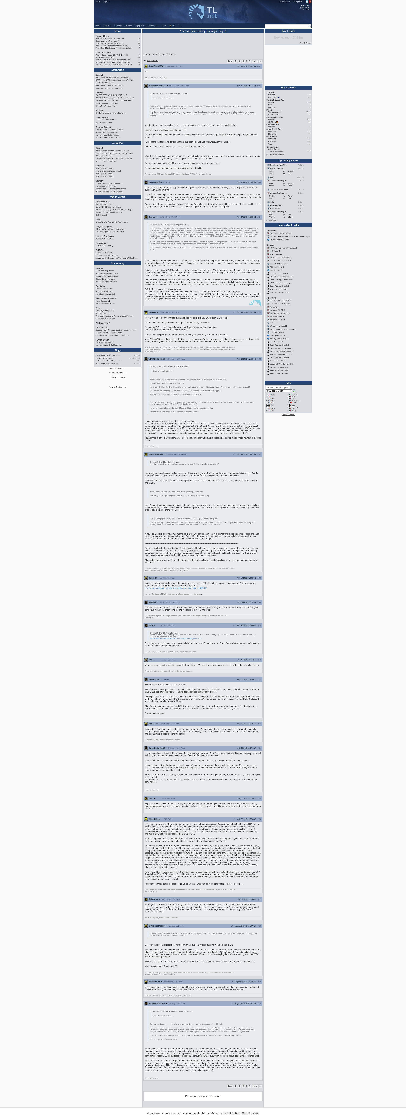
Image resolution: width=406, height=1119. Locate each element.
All (260, 61)
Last (272, 411)
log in (197, 1096)
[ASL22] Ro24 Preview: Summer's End (110, 38)
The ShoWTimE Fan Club (105, 294)
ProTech (271, 95)
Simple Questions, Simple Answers (109, 191)
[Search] (309, 26)
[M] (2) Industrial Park (104, 123)
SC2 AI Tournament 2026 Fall (107, 103)
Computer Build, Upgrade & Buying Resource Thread (116, 330)
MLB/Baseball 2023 (103, 313)
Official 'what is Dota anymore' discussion (112, 222)
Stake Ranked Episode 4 (279, 358)
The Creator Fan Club (104, 289)
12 (139, 62)
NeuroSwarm (273, 115)
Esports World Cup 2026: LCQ (282, 276)
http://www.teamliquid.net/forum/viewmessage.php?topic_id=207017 (176, 588)
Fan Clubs (100, 286)
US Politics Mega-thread (105, 271)
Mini (293, 409)
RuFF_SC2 (272, 97)
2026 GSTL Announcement (106, 106)
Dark (272, 398)
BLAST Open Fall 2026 (279, 373)
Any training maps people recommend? (111, 189)
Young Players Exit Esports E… (108, 355)
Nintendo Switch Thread (105, 204)
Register (106, 2)
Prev (230, 61)
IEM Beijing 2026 (276, 342)
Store (164, 26)
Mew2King (272, 134)
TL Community (102, 340)
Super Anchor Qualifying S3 (280, 257)
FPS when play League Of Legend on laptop (112, 335)
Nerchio (295, 395)
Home (97, 26)
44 (139, 43)
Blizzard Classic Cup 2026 (280, 313)
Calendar (118, 26)
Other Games (117, 196)
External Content (103, 127)
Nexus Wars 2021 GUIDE (106, 120)
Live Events (288, 31)
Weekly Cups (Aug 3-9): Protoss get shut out (113, 60)
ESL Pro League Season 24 (280, 354)
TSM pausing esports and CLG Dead (110, 232)
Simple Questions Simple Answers (109, 333)
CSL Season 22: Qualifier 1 (280, 261)
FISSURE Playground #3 (279, 370)
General (99, 75)
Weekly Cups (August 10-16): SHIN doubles (113, 55)
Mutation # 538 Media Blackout (107, 135)
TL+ (180, 26)
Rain (272, 405)
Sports (99, 308)
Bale (270, 105)
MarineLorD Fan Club (104, 291)
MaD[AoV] (272, 107)
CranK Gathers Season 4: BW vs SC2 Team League (290, 236)
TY (272, 396)
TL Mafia (99, 250)
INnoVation (296, 400)
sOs (293, 396)
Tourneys (100, 93)
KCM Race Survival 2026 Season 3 (283, 248)
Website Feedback (117, 372)
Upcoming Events (288, 160)
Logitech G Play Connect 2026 (282, 364)
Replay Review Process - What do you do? (112, 150)
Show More (271, 220)
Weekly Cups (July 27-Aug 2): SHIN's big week (114, 64)
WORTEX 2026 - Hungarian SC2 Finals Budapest (115, 98)
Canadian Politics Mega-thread (107, 276)
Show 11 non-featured (275, 155)
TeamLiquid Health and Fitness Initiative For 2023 (114, 316)
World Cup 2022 (103, 323)
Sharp (294, 411)
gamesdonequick (276, 151)
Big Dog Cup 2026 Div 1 (279, 339)
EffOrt (273, 409)
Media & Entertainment (106, 298)
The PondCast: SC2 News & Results (110, 129)
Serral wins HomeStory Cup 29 (107, 41)
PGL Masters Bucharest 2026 (281, 348)
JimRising (272, 122)
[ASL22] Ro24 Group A (104, 174)
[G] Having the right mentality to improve (111, 113)
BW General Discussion (105, 156)
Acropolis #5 (275, 307)
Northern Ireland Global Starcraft (108, 345)
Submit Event (305, 43)
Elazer (295, 402)
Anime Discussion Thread (105, 304)
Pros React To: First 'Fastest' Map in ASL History (114, 153)
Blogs (118, 350)
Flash (273, 407)
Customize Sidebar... (117, 368)
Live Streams (288, 87)
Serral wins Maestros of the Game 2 (109, 43)
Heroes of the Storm (105, 236)
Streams (128, 26)
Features (153, 26)
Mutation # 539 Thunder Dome (107, 132)
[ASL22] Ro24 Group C (104, 168)
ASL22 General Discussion (106, 161)
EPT (173, 26)
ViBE (270, 144)
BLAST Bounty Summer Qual (281, 283)
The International (274, 112)
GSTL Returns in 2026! (104, 57)
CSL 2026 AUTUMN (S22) (280, 304)
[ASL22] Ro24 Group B (104, 176)
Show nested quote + (163, 98)
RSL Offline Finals (277, 332)
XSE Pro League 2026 (278, 289)
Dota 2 (99, 219)
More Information (250, 1113)
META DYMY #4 (276, 270)
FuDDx (137, 361)
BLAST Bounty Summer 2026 (281, 280)
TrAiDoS (137, 355)
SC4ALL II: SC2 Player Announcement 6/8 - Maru (114, 80)
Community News (104, 52)
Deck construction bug (104, 246)
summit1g (272, 139)
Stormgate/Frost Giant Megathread (109, 212)
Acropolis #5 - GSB (277, 320)
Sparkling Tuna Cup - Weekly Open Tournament (114, 100)
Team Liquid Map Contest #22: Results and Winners (115, 48)
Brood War (118, 142)
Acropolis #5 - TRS (277, 310)
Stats (273, 402)
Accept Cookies (231, 1113)
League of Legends (104, 226)
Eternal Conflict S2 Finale (279, 240)
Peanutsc (137, 363)
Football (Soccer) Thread (105, 311)
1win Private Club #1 (278, 361)
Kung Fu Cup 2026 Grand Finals (282, 329)
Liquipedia (297, 2)
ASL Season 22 (276, 254)
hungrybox (272, 131)
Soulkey (295, 407)
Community (117, 263)
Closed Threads (118, 377)
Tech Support (102, 327)
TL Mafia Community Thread (107, 255)
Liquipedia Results (288, 225)
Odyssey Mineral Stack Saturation (109, 183)
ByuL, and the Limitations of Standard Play (112, 46)
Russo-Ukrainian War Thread (107, 273)
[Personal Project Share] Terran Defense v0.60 (114, 158)
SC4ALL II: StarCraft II (278, 326)
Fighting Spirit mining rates (106, 186)
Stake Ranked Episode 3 (279, 286)
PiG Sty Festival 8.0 (277, 267)
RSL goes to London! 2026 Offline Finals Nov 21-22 (115, 62)
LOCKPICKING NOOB (104, 358)
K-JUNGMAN (275, 251)
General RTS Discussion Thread (108, 207)
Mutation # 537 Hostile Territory (108, 138)
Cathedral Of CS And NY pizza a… (109, 361)
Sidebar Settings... (288, 415)
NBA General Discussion (105, 319)
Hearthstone (101, 243)
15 (139, 41)
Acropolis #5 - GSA (277, 316)
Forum (107, 26)
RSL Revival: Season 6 (279, 264)
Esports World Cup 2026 (279, 273)
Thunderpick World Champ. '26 (282, 351)
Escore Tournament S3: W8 (280, 233)
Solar (273, 400)
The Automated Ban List (105, 342)
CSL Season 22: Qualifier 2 (280, 301)
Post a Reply (152, 60)
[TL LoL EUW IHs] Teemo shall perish (110, 229)
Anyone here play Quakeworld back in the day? (114, 210)
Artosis (271, 102)
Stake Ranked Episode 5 (279, 345)
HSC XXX (274, 323)
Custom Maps (102, 117)
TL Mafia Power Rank (104, 253)
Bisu (293, 405)
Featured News (102, 36)
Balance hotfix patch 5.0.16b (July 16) (110, 85)
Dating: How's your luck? (105, 279)
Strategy (99, 110)
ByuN (273, 395)
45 (139, 57)
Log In (97, 2)
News (118, 31)
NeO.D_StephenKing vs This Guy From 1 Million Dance (117, 258)
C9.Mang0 (272, 141)
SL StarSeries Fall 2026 (279, 367)
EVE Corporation (102, 215)
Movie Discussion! (103, 301)
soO (293, 398)
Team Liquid (284, 2)
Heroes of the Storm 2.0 (105, 239)
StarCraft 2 (117, 69)
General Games (103, 202)
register (207, 1096)
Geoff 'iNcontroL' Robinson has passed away (113, 77)
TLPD (288, 382)
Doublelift (271, 119)
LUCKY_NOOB (135, 358)
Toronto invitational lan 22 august (108, 171)
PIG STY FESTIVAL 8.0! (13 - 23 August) (111, 95)
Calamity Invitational (277, 335)
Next (255, 61)
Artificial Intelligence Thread (106, 282)
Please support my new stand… (108, 363)
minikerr (271, 127)
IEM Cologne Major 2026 (279, 292)
